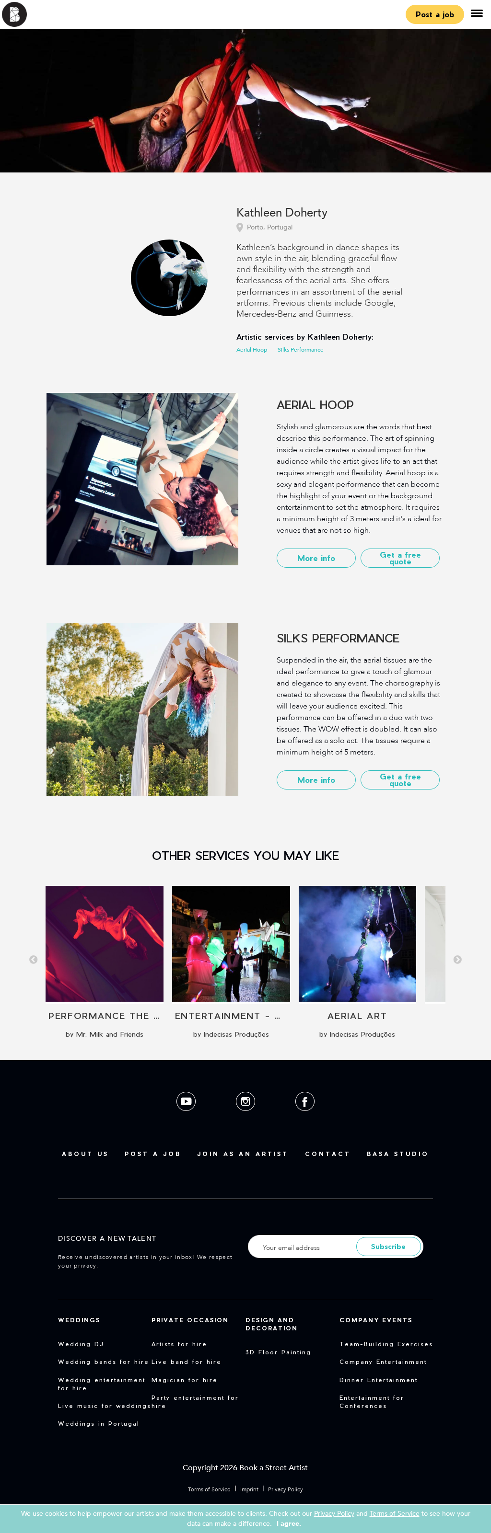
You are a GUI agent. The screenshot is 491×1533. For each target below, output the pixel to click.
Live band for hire (187, 1361)
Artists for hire (179, 1343)
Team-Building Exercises (386, 1343)
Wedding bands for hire (103, 1361)
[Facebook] (305, 1118)
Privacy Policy (285, 1489)
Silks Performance (301, 350)
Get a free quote (400, 558)
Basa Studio (398, 1153)
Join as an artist (243, 1153)
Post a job (435, 14)
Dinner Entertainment (378, 1379)
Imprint (249, 1489)
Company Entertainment (383, 1361)
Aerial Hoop (251, 350)
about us (85, 1153)
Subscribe (388, 1246)
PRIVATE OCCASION (190, 1319)
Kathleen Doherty (281, 213)
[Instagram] (246, 1118)
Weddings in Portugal (99, 1423)
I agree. (289, 1523)
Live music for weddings (104, 1405)
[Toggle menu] (476, 14)
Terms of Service (209, 1489)
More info (316, 557)
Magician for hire (185, 1379)
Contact (328, 1153)
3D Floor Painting (278, 1352)
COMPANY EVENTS (375, 1319)
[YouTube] (187, 1118)
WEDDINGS (79, 1319)
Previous (33, 960)
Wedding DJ (81, 1343)
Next (457, 960)
